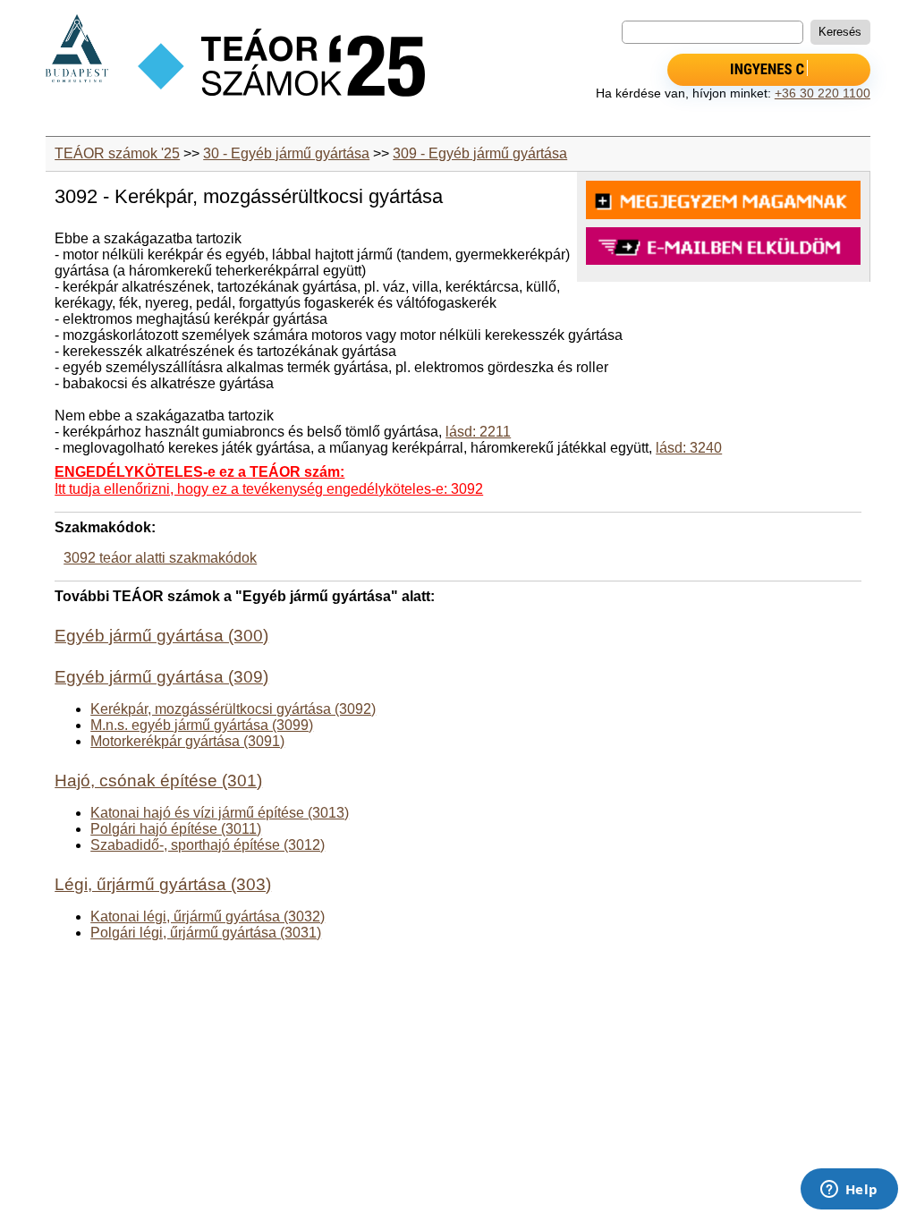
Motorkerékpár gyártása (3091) (187, 741)
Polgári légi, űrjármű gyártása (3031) (205, 932)
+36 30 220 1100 (822, 93)
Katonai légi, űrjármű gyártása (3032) (207, 916)
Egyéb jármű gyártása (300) (161, 635)
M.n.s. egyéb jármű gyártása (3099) (201, 725)
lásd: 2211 (478, 431)
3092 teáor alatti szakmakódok (160, 557)
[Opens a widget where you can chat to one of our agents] (849, 1190)
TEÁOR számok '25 (117, 153)
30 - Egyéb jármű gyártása (286, 153)
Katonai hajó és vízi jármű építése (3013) (219, 812)
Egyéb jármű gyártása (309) (161, 676)
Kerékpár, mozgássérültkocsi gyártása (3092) (233, 709)
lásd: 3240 (689, 447)
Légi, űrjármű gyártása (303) (163, 884)
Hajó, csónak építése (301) (158, 780)
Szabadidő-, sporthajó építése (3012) (207, 845)
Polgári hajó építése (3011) (175, 828)
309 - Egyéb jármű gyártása (480, 153)
